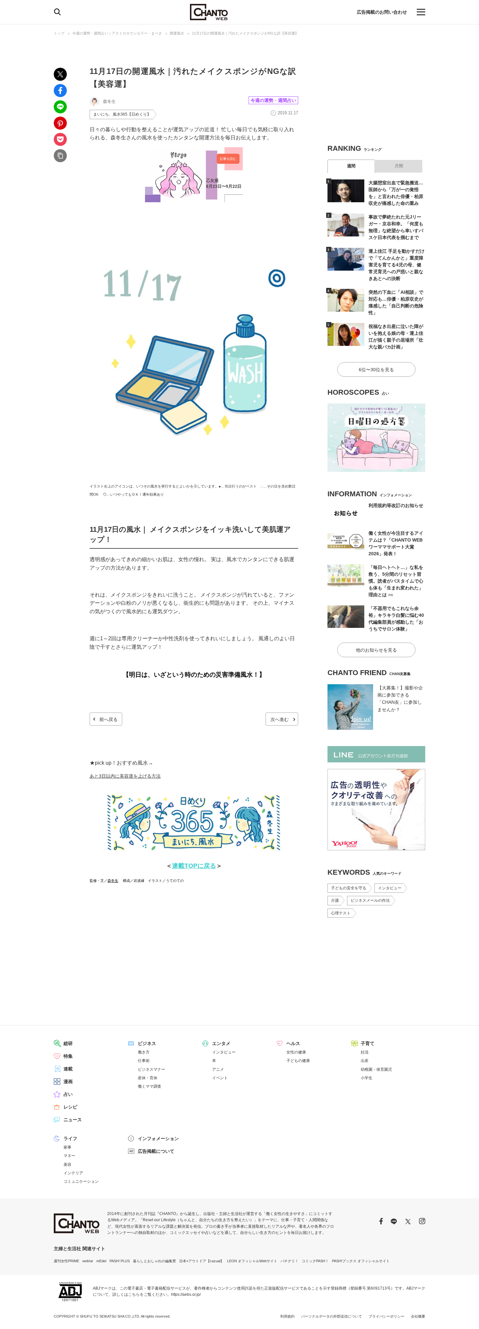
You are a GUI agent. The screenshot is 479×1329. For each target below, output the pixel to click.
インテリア (73, 1173)
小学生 (366, 1078)
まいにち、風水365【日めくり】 (122, 114)
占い (68, 1094)
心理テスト (341, 913)
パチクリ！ (289, 1261)
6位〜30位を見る (376, 369)
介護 (335, 900)
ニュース (73, 1119)
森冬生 (113, 881)
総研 (68, 1043)
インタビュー (389, 888)
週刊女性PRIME (66, 1261)
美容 (67, 1164)
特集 (68, 1056)
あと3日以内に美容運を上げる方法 (125, 776)
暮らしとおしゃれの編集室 (154, 1261)
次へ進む (279, 719)
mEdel (101, 1261)
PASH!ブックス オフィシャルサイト (361, 1261)
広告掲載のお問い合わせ (382, 12)
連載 (68, 1068)
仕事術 (144, 1060)
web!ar (87, 1261)
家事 (67, 1147)
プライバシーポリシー (386, 1316)
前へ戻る (108, 719)
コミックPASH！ (315, 1261)
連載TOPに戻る (194, 865)
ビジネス (147, 1043)
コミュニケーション (81, 1181)
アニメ (218, 1069)
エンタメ (221, 1043)
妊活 (365, 1052)
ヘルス (293, 1043)
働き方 (144, 1052)
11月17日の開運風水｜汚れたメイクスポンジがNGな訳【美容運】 (245, 33)
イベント (220, 1078)
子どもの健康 (298, 1060)
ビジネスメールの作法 (370, 900)
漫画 (68, 1081)
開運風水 (177, 33)
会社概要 (418, 1316)
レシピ (70, 1107)
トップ (59, 33)
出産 (365, 1060)
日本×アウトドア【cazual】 (201, 1261)
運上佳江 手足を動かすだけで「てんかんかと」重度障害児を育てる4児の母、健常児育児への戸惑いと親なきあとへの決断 (397, 264)
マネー (69, 1155)
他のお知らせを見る (376, 650)
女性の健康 (296, 1052)
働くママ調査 (149, 1086)
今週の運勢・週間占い (273, 100)
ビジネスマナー (151, 1069)
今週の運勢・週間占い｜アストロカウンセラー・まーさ (117, 33)
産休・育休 (147, 1078)
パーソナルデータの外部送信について (331, 1316)
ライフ (70, 1138)
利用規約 (287, 1316)
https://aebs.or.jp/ (186, 1294)
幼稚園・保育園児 (376, 1069)
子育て (367, 1043)
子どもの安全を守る (348, 888)
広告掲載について (156, 1151)
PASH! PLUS (119, 1261)
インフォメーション (158, 1138)
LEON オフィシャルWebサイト (252, 1261)
